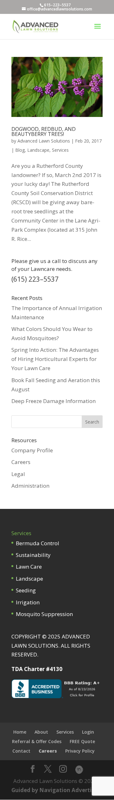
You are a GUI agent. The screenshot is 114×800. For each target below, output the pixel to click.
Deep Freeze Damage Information (53, 401)
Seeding (26, 590)
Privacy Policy (80, 751)
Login (88, 732)
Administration (30, 485)
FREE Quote (82, 741)
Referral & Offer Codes (36, 741)
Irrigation (28, 602)
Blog (20, 150)
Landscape (38, 150)
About (41, 732)
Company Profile (32, 450)
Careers (20, 462)
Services (60, 150)
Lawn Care (29, 566)
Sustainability (33, 555)
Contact (21, 751)
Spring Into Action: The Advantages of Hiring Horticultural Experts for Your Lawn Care (55, 359)
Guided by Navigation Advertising (57, 790)
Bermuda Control (37, 543)
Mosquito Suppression (44, 614)
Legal (18, 474)
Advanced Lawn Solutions (43, 141)
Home (19, 732)
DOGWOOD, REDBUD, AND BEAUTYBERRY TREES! (43, 131)
